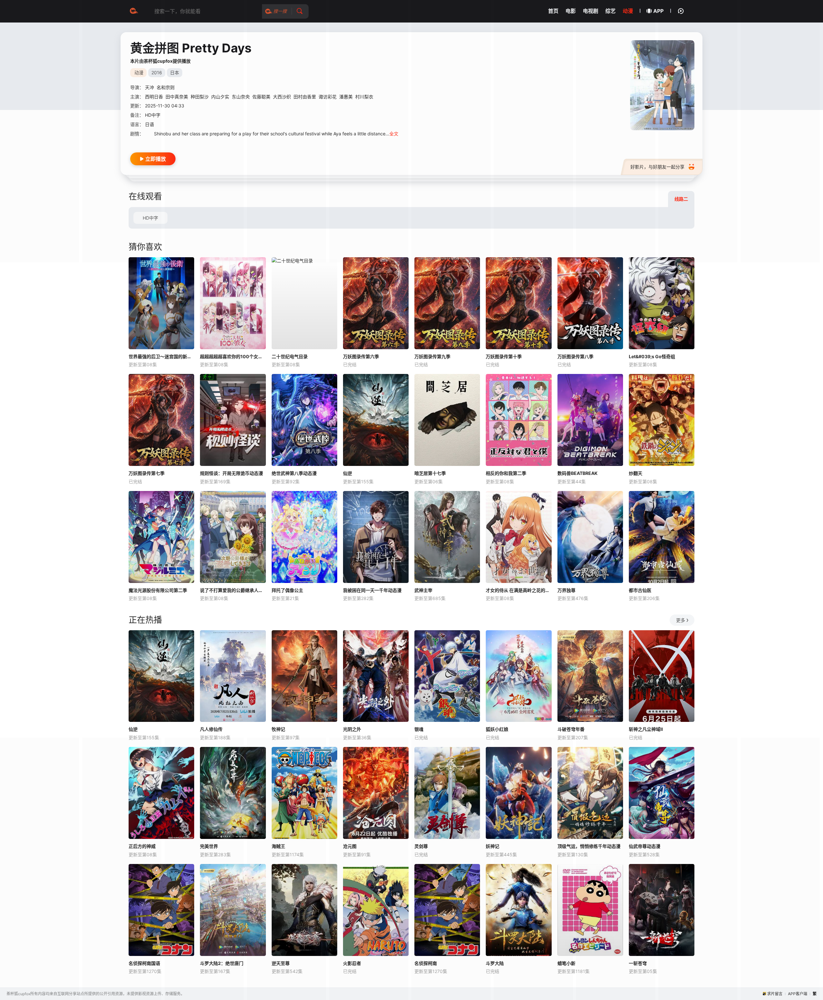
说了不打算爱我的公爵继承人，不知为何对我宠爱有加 (233, 590)
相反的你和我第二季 (506, 473)
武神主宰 (423, 590)
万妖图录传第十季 (504, 356)
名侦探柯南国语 (144, 963)
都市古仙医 (640, 590)
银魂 (418, 729)
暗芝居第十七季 (430, 473)
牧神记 (278, 729)
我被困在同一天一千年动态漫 (372, 590)
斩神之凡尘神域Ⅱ (646, 729)
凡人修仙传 (211, 729)
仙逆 (347, 473)
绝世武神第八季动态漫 (294, 473)
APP (658, 11)
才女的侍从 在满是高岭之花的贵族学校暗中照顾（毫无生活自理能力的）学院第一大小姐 (518, 590)
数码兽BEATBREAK (577, 473)
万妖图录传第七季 (147, 473)
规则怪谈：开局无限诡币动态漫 (231, 473)
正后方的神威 (142, 846)
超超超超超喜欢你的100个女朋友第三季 (233, 356)
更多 (680, 620)
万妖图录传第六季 (361, 356)
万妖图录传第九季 (432, 356)
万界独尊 (566, 590)
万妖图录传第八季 (575, 356)
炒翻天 (635, 473)
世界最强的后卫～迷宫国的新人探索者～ (161, 356)
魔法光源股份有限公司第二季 (158, 590)
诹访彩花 (328, 96)
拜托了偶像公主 (287, 590)
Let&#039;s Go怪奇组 (652, 356)
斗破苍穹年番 (570, 729)
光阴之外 (352, 729)
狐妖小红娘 (497, 729)
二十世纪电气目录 (290, 356)
